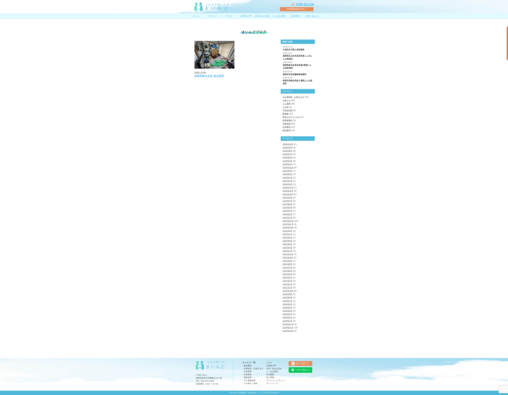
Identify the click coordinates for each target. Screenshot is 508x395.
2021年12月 (288, 254)
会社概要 (295, 16)
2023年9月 (287, 198)
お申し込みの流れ (274, 368)
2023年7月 (287, 201)
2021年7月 (287, 268)
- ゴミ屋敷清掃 (248, 380)
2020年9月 (287, 294)
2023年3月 (287, 214)
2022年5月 (287, 241)
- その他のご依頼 (249, 383)
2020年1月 (287, 321)
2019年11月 (288, 327)
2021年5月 (287, 274)
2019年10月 (288, 331)
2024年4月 (287, 178)
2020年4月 (287, 311)
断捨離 (285, 114)
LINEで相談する (303, 370)
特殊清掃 (286, 124)
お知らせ (286, 100)
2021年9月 (287, 261)
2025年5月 (287, 161)
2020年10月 (288, 291)
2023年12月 (288, 187)
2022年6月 (287, 237)
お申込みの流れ (262, 16)
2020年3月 (287, 314)
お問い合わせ (312, 16)
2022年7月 (287, 234)
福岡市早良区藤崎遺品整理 (294, 74)
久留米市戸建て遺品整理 (293, 49)
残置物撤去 (287, 120)
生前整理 (286, 127)
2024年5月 (287, 174)
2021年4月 (287, 277)
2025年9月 (287, 147)
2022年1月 (287, 251)
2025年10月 (288, 144)
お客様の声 (245, 16)
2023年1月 (287, 217)
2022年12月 (288, 221)
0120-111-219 (305, 4)
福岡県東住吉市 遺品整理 (209, 76)
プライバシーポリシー (276, 380)
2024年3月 (287, 181)
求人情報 (270, 377)
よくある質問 (278, 16)
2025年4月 (287, 164)
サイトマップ (272, 383)
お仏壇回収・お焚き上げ (293, 97)
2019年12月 (288, 324)
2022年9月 (287, 231)
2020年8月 (287, 297)
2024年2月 (287, 184)
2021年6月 (287, 271)
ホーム (196, 16)
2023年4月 (287, 211)
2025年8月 (287, 151)
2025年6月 (287, 157)
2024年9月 (287, 171)
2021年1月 (287, 287)
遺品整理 (286, 130)
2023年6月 (287, 204)
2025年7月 (287, 154)
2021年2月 (287, 284)
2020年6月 (287, 304)
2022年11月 (288, 224)
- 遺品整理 (247, 366)
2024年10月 (288, 167)
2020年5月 (287, 307)
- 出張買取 (247, 374)
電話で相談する (302, 363)
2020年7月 (287, 301)
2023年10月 (288, 194)
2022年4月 (287, 244)
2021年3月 (287, 281)
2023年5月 (287, 207)
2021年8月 (287, 264)
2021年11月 (288, 257)
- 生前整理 (247, 371)
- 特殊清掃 (247, 377)
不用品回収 (287, 110)
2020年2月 (287, 317)
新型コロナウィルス (291, 117)
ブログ (229, 16)
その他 (285, 107)
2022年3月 (287, 248)
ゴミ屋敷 (286, 104)
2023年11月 (288, 191)
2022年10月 (288, 227)
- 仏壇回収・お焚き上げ (252, 368)
